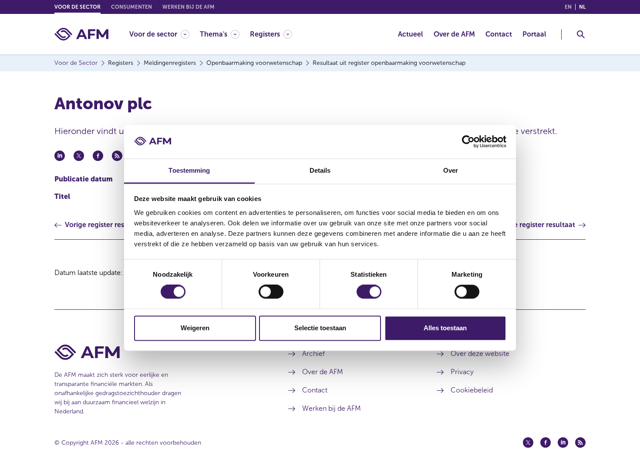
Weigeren (195, 328)
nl (582, 7)
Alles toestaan (445, 328)
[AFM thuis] (81, 34)
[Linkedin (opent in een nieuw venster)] (563, 442)
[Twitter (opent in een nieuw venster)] (528, 442)
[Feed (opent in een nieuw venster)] (580, 442)
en (568, 7)
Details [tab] (320, 170)
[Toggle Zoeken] (581, 34)
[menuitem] (164, 34)
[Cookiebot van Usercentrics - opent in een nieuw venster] (468, 141)
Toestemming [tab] (189, 170)
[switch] (271, 292)
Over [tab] (450, 170)
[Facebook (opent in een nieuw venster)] (545, 442)
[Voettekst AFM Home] (158, 352)
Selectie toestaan (320, 328)
